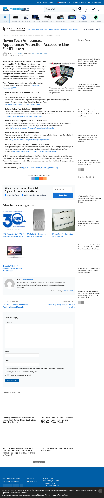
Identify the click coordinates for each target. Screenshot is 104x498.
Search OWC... (51, 9)
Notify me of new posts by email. (19, 375)
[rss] (31, 291)
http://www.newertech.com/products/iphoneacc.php (39, 168)
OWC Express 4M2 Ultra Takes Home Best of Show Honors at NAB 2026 (88, 223)
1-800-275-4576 (80, 2)
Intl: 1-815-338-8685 (94, 2)
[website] (17, 291)
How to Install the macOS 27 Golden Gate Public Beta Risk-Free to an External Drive (89, 163)
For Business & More (46, 2)
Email (7, 361)
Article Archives (72, 29)
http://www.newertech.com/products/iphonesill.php (23, 105)
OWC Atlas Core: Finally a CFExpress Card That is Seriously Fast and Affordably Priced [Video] (57, 420)
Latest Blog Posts (12, 195)
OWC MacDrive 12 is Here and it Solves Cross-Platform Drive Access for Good (89, 270)
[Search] (73, 10)
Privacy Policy (50, 495)
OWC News (43, 53)
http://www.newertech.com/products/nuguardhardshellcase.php (31, 128)
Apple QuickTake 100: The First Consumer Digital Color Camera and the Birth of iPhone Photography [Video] (89, 88)
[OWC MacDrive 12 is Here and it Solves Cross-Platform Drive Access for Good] (90, 259)
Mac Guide (64, 29)
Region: (64, 2)
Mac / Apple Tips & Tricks (35, 29)
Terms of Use (63, 495)
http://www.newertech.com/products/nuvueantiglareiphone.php (34, 152)
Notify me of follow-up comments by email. (23, 372)
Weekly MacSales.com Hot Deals (34, 195)
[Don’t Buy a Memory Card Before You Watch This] (58, 436)
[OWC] (16, 9)
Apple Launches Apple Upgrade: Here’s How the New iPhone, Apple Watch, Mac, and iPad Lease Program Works (89, 62)
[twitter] (23, 291)
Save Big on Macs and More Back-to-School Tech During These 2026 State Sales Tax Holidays (19, 420)
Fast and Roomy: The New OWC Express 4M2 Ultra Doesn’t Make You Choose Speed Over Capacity (89, 247)
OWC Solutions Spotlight (51, 29)
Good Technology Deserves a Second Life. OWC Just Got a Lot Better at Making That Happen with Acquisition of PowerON (19, 451)
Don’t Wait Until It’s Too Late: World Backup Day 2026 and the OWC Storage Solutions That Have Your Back (89, 295)
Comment (8, 323)
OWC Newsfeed (18, 53)
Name (7, 352)
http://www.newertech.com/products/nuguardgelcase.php (29, 140)
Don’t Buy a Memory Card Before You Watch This (57, 449)
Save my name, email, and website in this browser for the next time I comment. (35, 369)
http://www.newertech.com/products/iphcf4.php (25, 116)
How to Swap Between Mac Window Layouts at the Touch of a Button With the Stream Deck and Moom (89, 113)
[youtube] (28, 291)
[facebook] (20, 291)
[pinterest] (25, 291)
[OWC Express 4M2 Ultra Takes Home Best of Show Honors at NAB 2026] (90, 212)
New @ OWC (35, 53)
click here (24, 493)
